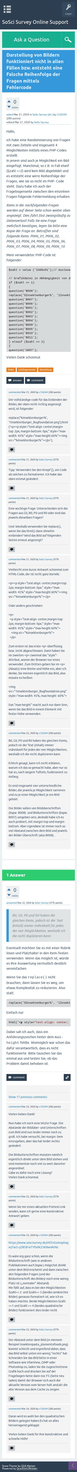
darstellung (46, 369)
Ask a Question (31, 39)
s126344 (62, 114)
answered (11, 903)
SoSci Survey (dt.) (43, 114)
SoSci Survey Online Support (35, 22)
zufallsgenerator (27, 369)
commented (15, 392)
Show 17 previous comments (28, 1097)
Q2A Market (28, 1465)
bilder (11, 369)
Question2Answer (27, 1468)
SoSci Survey (41, 122)
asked (9, 114)
